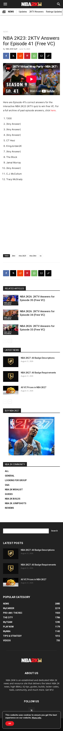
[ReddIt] (20, 56)
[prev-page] (5, 341)
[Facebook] (6, 56)
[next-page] (10, 341)
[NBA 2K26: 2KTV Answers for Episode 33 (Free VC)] (10, 329)
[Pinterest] (27, 56)
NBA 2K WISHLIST (14, 489)
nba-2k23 (22, 256)
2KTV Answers (36, 11)
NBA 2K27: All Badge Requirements (38, 372)
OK (9, 723)
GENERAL (9, 475)
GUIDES (9, 494)
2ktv (13, 256)
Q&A (7, 485)
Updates (23, 11)
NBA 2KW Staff (11, 49)
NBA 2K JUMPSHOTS (15, 503)
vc (40, 256)
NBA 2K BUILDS (12, 499)
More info (36, 717)
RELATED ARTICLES (14, 288)
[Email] (41, 56)
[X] (13, 56)
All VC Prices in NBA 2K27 (33, 387)
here (53, 110)
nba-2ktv (32, 256)
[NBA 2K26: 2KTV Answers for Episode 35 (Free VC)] (10, 300)
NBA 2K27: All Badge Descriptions (38, 358)
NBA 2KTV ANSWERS (7, 303)
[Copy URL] (48, 56)
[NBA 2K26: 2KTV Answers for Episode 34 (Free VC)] (10, 315)
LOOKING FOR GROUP (16, 480)
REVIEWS (9, 508)
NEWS (11, 11)
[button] (5, 4)
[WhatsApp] (34, 56)
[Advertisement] (31, 23)
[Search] (58, 4)
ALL (7, 471)
